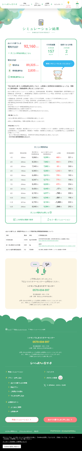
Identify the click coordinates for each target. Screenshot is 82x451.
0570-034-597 (41, 290)
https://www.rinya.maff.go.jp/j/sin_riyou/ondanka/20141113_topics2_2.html (57, 246)
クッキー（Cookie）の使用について (15, 441)
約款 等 (36, 431)
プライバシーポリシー (25, 431)
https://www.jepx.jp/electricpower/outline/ (49, 240)
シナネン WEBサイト (11, 431)
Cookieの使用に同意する (12, 446)
